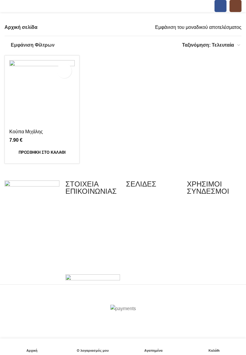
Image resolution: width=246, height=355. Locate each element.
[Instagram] (28, 249)
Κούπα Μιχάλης (26, 131)
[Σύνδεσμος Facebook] (220, 6)
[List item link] (92, 208)
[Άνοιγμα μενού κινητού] (7, 6)
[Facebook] (12, 249)
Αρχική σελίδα (21, 27)
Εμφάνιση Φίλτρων (33, 45)
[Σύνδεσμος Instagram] (236, 6)
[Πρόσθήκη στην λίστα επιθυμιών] (64, 70)
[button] (42, 152)
